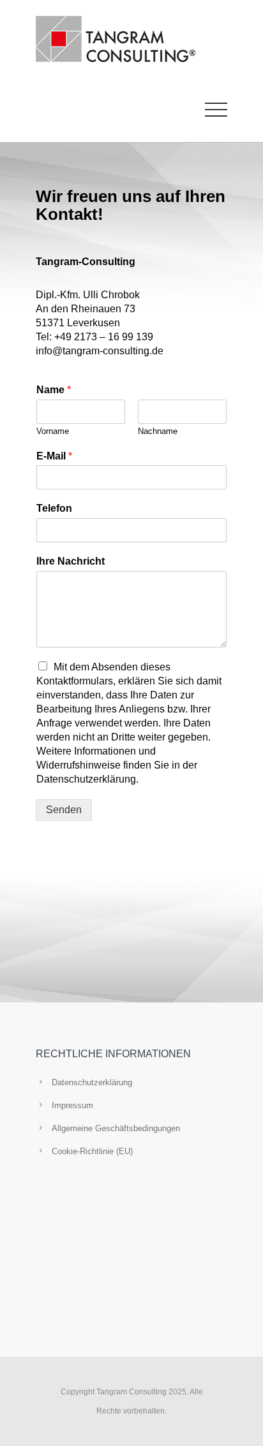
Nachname (157, 431)
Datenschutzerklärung (92, 1082)
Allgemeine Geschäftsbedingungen (116, 1128)
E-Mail (54, 456)
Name (53, 389)
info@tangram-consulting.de (99, 350)
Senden (64, 809)
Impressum (72, 1105)
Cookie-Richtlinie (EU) (92, 1151)
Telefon (54, 508)
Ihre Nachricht (70, 561)
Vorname (52, 431)
